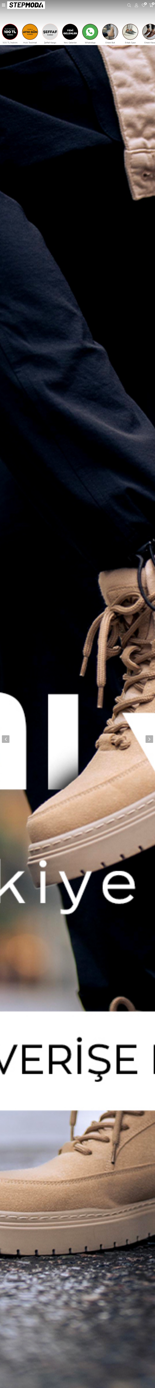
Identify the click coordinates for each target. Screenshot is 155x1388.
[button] (149, 739)
